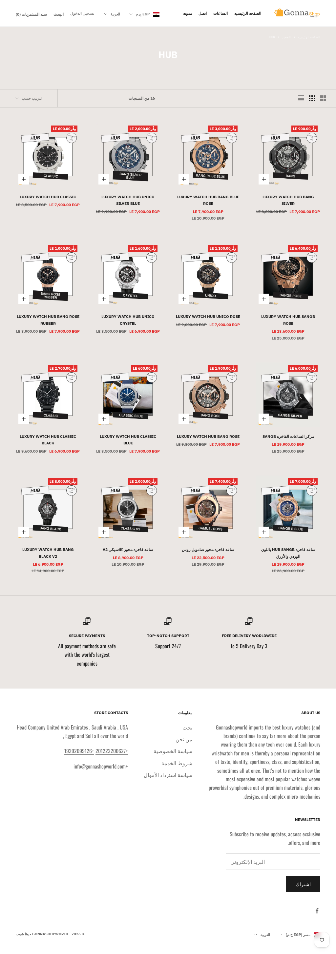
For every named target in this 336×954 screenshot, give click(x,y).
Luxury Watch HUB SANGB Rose (288, 319)
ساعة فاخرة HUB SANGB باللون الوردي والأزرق (288, 552)
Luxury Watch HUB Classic (48, 196)
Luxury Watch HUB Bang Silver (288, 200)
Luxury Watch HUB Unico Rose (208, 316)
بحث (187, 727)
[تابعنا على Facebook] (317, 910)
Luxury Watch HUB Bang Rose (208, 436)
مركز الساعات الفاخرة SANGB (288, 436)
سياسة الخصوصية (173, 751)
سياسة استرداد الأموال (168, 775)
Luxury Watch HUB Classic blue (128, 439)
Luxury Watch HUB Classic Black (48, 439)
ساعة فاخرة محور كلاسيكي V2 (128, 549)
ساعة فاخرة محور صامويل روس (208, 549)
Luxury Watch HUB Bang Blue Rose (208, 200)
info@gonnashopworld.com (100, 766)
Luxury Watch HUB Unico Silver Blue (128, 200)
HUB (272, 36)
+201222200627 (111, 751)
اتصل (203, 13)
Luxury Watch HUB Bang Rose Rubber (48, 319)
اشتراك (303, 883)
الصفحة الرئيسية (247, 13)
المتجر (286, 36)
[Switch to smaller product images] (312, 98)
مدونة (187, 13)
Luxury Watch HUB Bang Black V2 (48, 552)
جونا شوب (23, 934)
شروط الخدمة (176, 763)
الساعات (220, 13)
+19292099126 (79, 751)
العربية (115, 14)
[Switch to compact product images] (301, 98)
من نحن (184, 739)
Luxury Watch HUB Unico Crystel (128, 319)
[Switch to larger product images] (323, 98)
